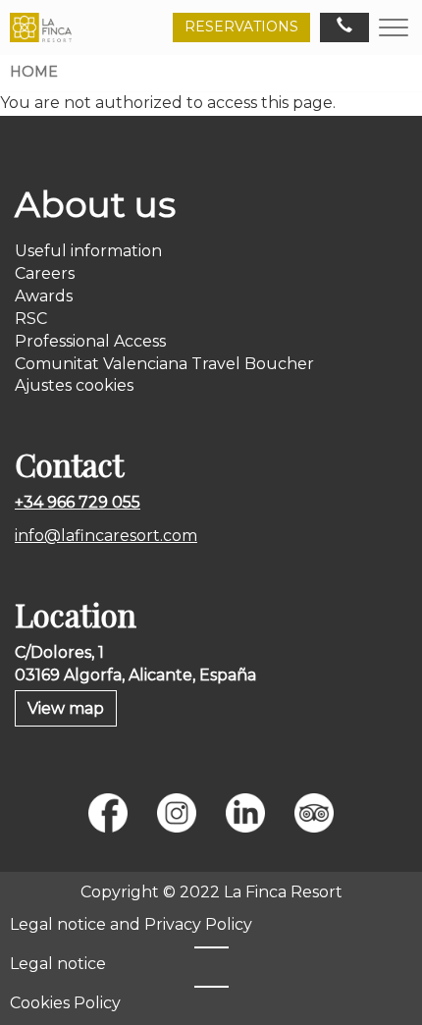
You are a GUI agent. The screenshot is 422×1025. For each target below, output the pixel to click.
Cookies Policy (65, 1003)
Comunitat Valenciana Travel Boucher (164, 363)
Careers (45, 273)
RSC (31, 318)
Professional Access (90, 341)
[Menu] (393, 27)
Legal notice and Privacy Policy (131, 924)
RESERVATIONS (241, 26)
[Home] (41, 27)
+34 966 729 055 (77, 502)
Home (34, 72)
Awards (44, 296)
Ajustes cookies (74, 385)
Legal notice (58, 963)
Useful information (88, 251)
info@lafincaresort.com (106, 535)
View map (65, 708)
